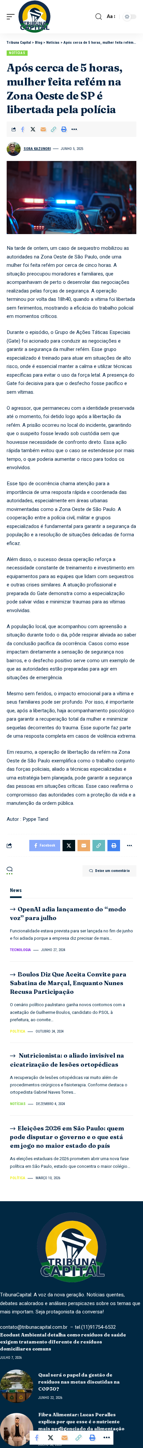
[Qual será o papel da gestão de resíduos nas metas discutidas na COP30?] (16, 1386)
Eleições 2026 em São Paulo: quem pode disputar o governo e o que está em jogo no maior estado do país (67, 1136)
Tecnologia (20, 950)
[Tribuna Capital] (34, 16)
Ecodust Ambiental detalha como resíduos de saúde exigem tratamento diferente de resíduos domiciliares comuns (63, 1342)
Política (17, 1031)
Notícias (17, 53)
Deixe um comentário (112, 871)
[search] (98, 16)
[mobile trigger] (12, 16)
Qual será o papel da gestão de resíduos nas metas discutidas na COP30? (79, 1382)
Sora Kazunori (37, 149)
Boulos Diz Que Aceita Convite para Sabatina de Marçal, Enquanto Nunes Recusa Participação (68, 982)
